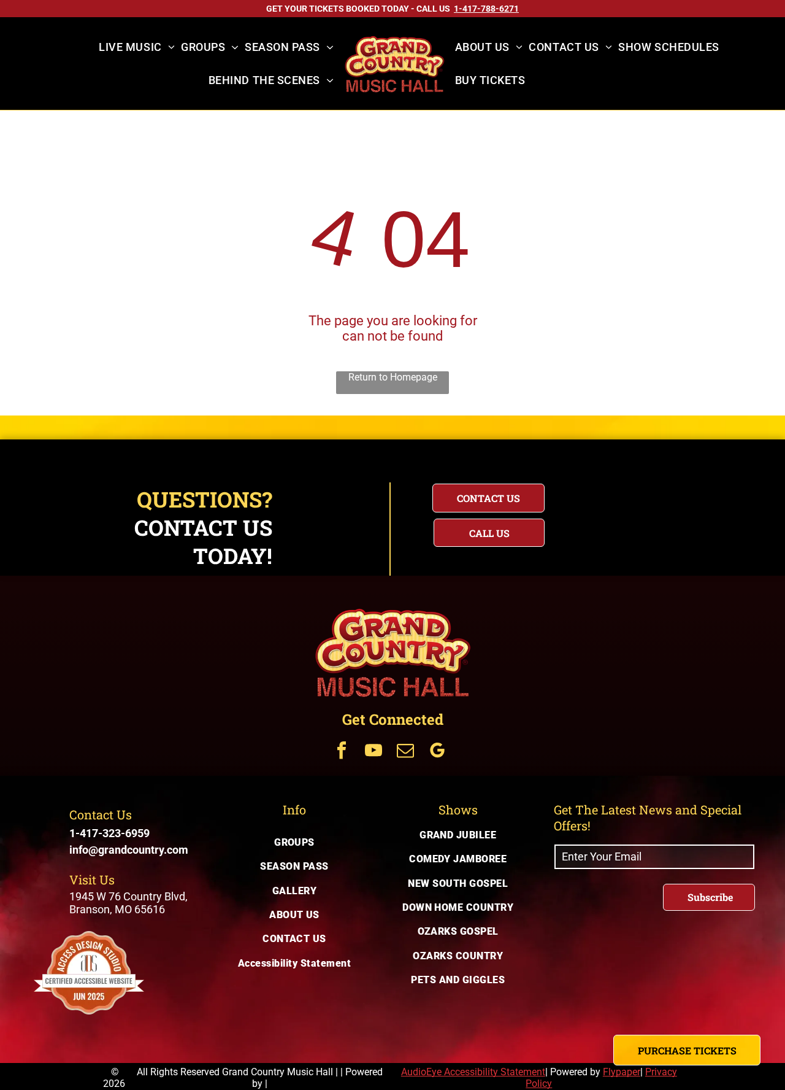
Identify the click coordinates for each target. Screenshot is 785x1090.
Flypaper (621, 1072)
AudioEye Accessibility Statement (473, 1072)
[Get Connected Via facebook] (341, 752)
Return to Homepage (392, 377)
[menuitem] (137, 47)
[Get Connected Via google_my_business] (437, 752)
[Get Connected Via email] (405, 752)
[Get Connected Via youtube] (373, 752)
